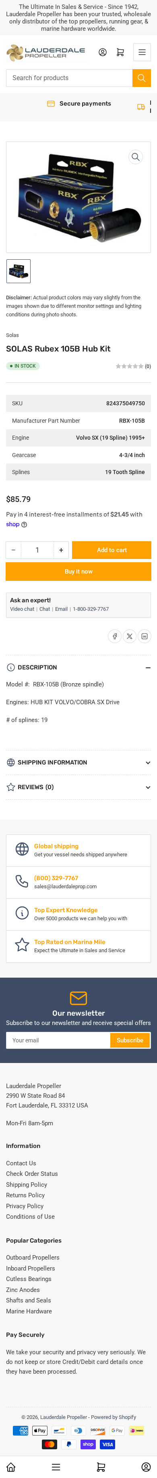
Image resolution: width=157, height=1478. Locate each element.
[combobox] (78, 78)
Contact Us (21, 1163)
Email (62, 609)
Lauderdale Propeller (63, 1417)
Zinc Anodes (23, 1290)
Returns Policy (25, 1195)
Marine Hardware (29, 1311)
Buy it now (79, 571)
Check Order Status (32, 1173)
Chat (45, 609)
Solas (12, 335)
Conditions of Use (30, 1216)
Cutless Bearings (29, 1279)
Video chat (22, 609)
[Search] (142, 78)
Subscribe (130, 1040)
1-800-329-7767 (91, 609)
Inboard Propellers (30, 1268)
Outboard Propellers (33, 1257)
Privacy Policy (24, 1206)
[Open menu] (142, 52)
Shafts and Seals (28, 1300)
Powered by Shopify (113, 1417)
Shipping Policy (26, 1184)
